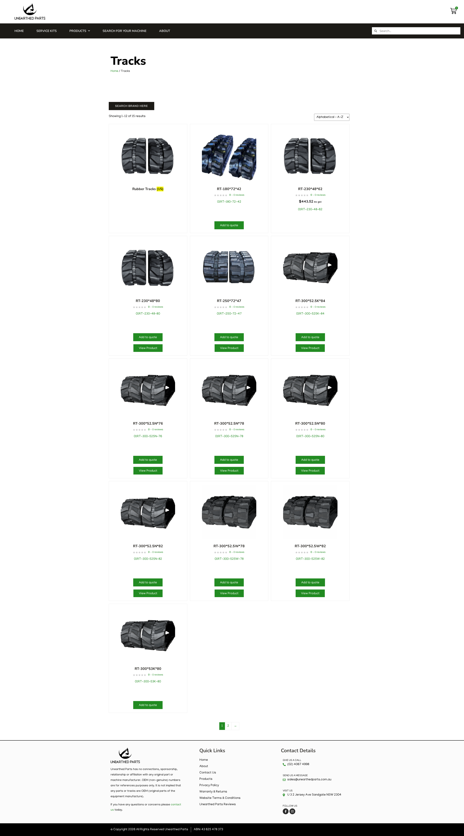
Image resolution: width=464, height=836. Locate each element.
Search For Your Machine (124, 31)
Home (19, 31)
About (164, 31)
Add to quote (229, 225)
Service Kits (46, 31)
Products (77, 31)
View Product (148, 348)
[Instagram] (292, 811)
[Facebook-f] (286, 811)
